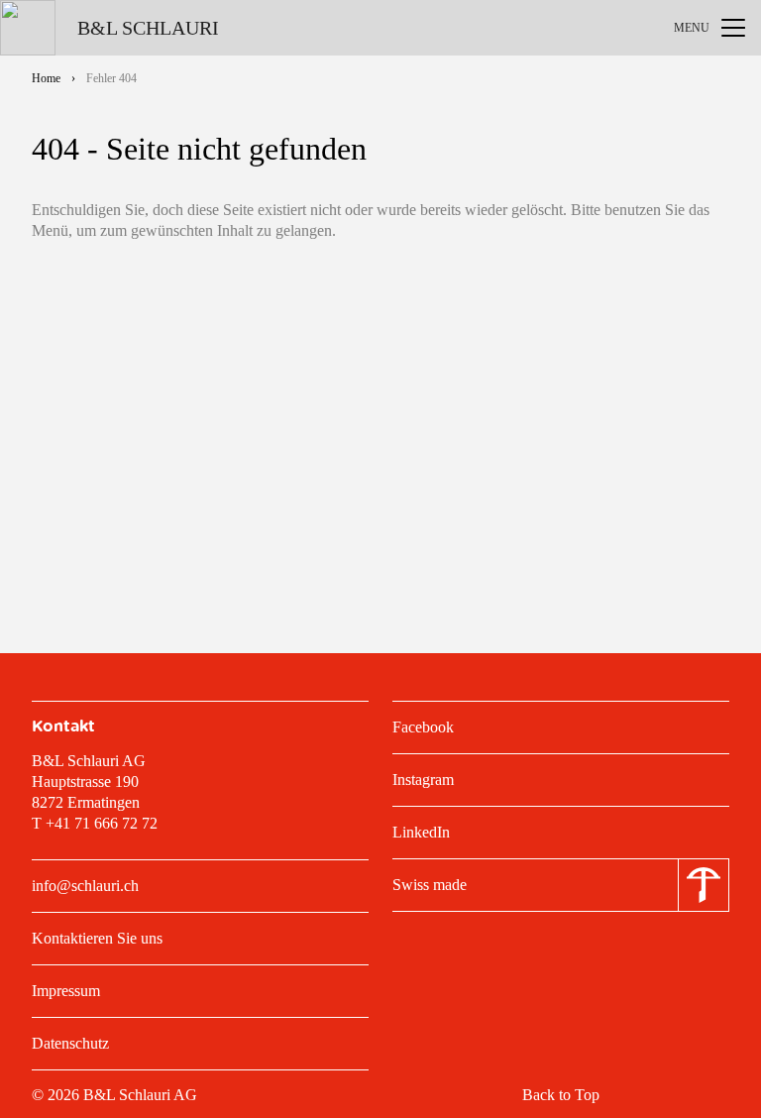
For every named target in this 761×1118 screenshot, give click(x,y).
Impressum (66, 990)
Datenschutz (70, 1043)
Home (46, 78)
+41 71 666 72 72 (102, 823)
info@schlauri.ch (85, 885)
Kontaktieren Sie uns (97, 938)
